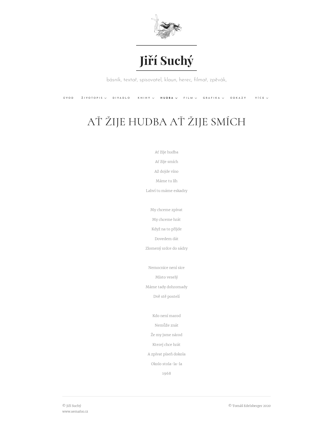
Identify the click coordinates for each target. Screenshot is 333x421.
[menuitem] (70, 98)
